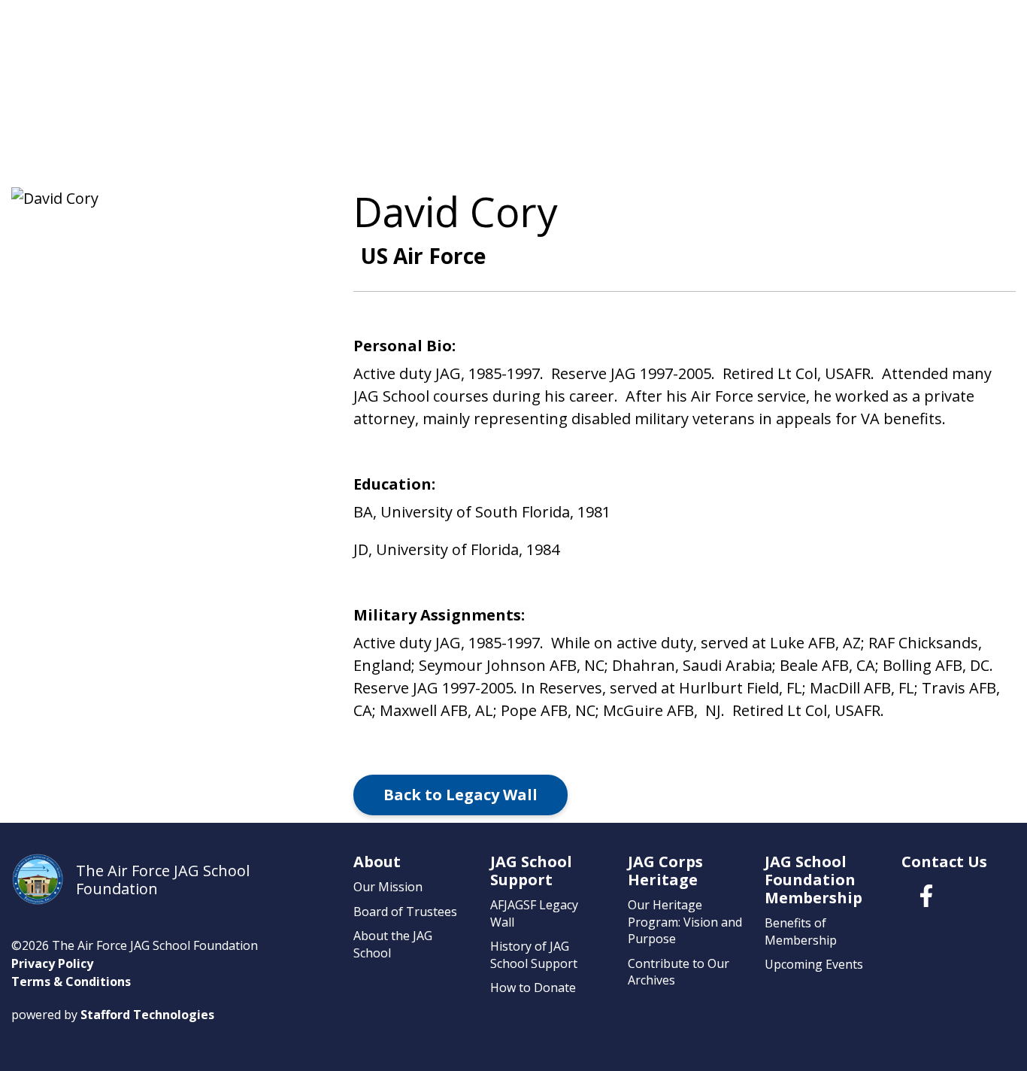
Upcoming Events (814, 964)
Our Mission (388, 886)
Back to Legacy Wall (460, 794)
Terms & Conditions (71, 981)
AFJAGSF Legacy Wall (534, 913)
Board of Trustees (405, 911)
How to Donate (533, 987)
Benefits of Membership (801, 931)
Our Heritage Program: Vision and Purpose (685, 922)
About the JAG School (392, 943)
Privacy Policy (52, 963)
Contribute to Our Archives (678, 971)
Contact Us (944, 861)
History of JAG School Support (533, 954)
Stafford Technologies (147, 1014)
